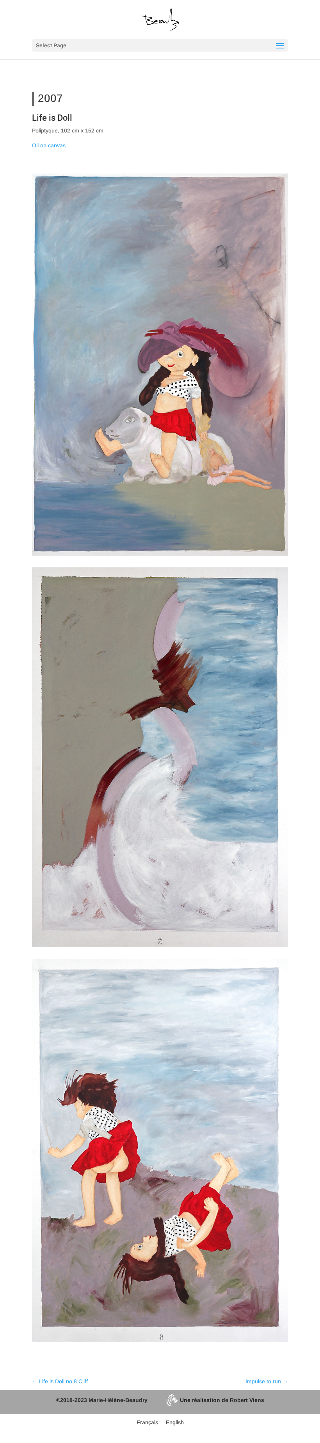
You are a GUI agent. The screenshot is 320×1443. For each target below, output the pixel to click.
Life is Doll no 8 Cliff (60, 1381)
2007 (50, 98)
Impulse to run (266, 1381)
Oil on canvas (49, 145)
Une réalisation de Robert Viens (222, 1400)
